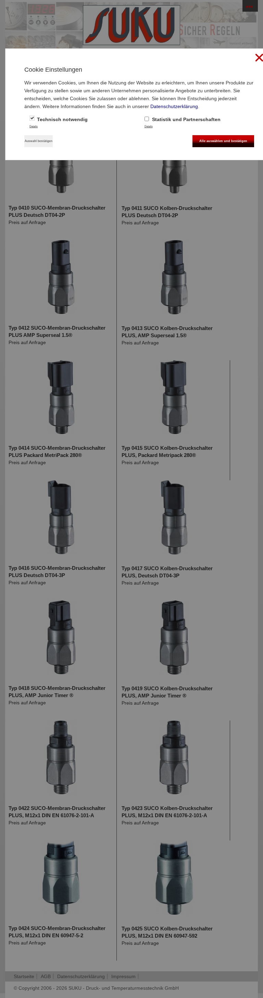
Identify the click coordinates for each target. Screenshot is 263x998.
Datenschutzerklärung (174, 106)
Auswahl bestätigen (38, 141)
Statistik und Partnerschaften (186, 119)
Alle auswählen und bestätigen (223, 141)
